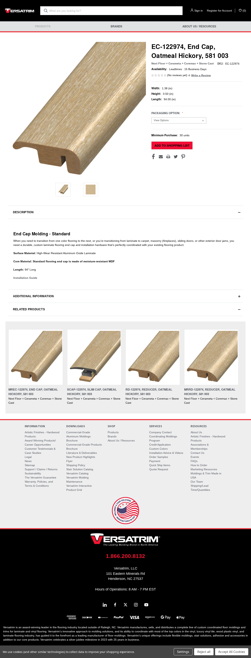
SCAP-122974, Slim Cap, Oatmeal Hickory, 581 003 (92, 391)
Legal (28, 457)
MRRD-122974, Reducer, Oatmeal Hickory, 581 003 (209, 391)
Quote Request (158, 469)
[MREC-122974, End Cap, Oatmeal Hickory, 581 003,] (35, 357)
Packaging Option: (166, 113)
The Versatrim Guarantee (40, 477)
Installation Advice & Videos (166, 452)
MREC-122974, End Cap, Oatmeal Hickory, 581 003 (33, 391)
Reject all (203, 652)
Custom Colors (158, 448)
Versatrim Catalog (77, 473)
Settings (183, 652)
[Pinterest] (183, 156)
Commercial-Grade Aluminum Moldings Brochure (78, 436)
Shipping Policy (75, 465)
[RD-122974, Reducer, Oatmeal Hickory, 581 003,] (152, 357)
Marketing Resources (204, 469)
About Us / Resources (199, 26)
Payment (154, 461)
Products (42, 26)
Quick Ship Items (159, 465)
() (244, 10)
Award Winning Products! (40, 440)
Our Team (197, 481)
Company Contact (160, 432)
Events (195, 457)
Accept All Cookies (231, 652)
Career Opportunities (38, 444)
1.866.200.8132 (125, 556)
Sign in (198, 10)
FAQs (194, 461)
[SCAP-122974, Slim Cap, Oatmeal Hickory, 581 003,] (94, 357)
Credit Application (160, 444)
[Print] (168, 156)
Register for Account (219, 10)
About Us (196, 432)
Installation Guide (25, 277)
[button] (199, 75)
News (28, 461)
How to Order (199, 465)
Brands (116, 26)
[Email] (161, 156)
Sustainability (33, 473)
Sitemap (30, 465)
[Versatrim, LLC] (19, 10)
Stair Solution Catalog (79, 469)
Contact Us (197, 452)
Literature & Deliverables (81, 452)
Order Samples (158, 457)
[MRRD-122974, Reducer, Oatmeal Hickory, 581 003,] (211, 357)
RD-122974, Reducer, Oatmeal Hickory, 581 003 (149, 391)
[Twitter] (176, 156)
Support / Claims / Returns (41, 469)
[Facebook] (153, 156)
